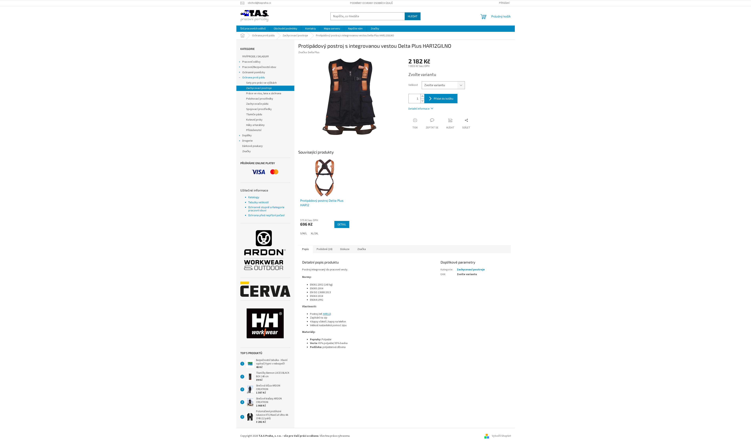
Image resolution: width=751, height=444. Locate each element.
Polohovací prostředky (259, 99)
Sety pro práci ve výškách (261, 83)
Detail (342, 224)
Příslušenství (253, 130)
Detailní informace (419, 109)
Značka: (308, 52)
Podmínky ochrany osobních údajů (371, 3)
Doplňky (247, 135)
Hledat (412, 16)
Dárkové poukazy (252, 146)
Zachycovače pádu (257, 104)
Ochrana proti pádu (253, 78)
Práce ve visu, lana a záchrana (263, 93)
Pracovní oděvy (251, 62)
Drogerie (247, 141)
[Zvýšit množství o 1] (422, 96)
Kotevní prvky (254, 120)
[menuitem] (253, 29)
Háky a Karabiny (255, 125)
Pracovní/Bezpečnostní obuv (259, 67)
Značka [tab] (361, 249)
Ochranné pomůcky (253, 72)
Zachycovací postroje (259, 88)
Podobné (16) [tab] (324, 249)
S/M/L (303, 233)
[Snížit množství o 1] (422, 101)
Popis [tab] (305, 249)
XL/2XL (314, 233)
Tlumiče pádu (254, 114)
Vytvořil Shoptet (501, 436)
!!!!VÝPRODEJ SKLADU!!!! (255, 57)
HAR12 (326, 314)
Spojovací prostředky (259, 109)
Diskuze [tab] (344, 249)
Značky (246, 151)
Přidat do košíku (443, 98)
